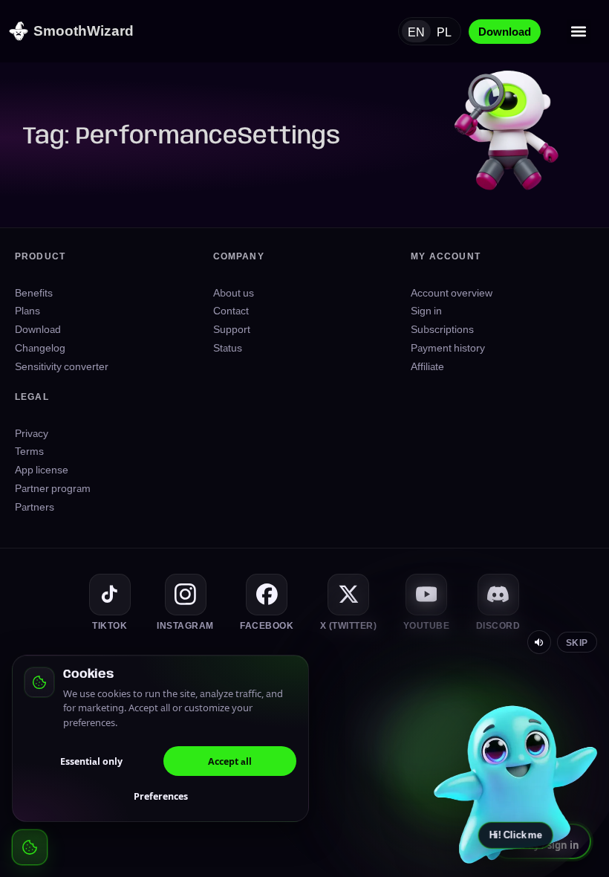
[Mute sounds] (539, 642)
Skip (577, 642)
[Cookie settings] (30, 847)
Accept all (230, 761)
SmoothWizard (83, 30)
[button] (579, 31)
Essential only (91, 761)
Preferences (161, 796)
